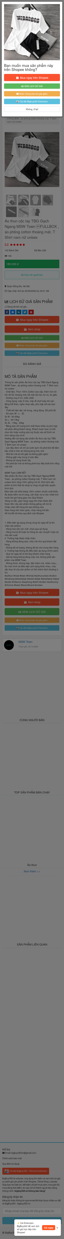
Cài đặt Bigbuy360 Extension (33, 101)
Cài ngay (48, 1227)
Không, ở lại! (32, 109)
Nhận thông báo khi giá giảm (33, 93)
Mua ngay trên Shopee (33, 77)
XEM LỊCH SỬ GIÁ (33, 86)
